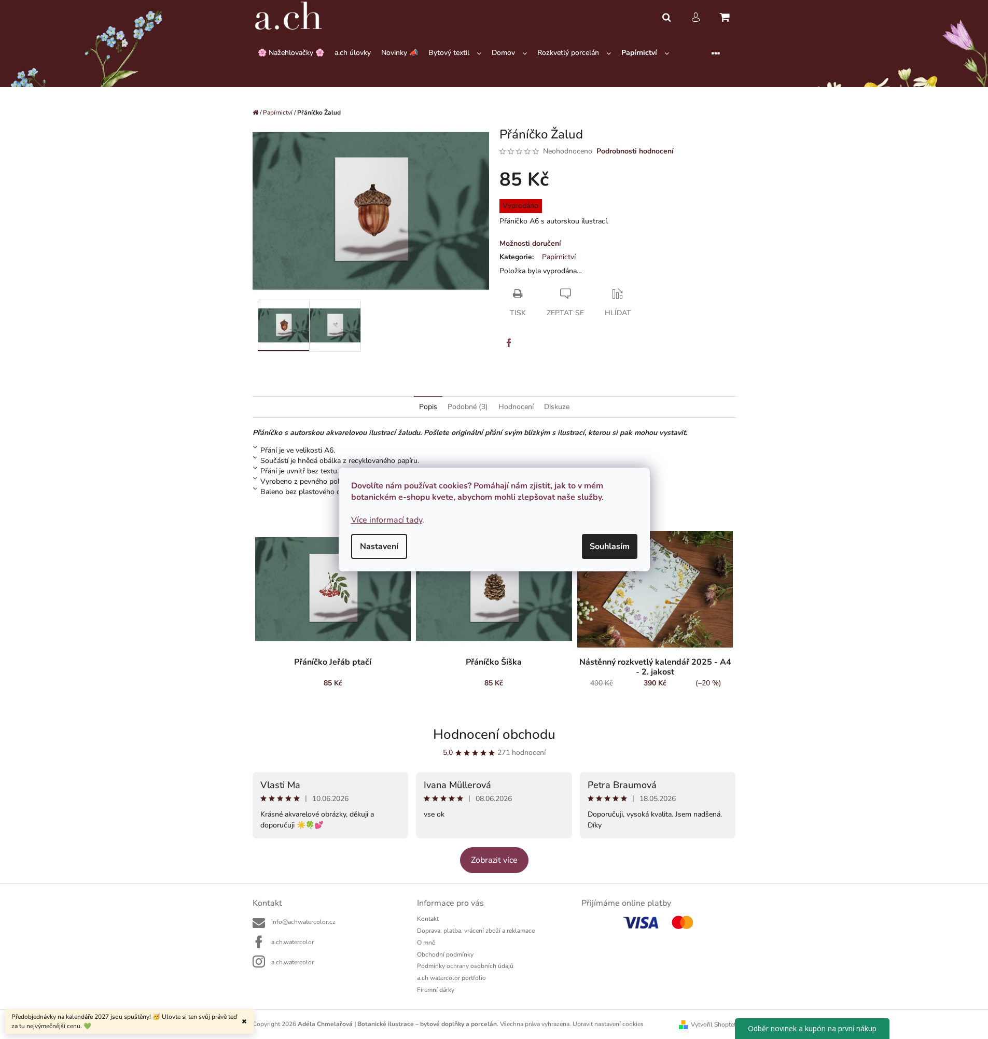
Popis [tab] (428, 407)
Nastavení (379, 546)
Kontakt (428, 919)
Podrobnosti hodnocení (635, 151)
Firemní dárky (435, 990)
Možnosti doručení (530, 243)
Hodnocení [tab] (516, 407)
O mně (426, 942)
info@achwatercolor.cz (303, 922)
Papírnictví (559, 257)
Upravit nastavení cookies (608, 1024)
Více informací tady (386, 520)
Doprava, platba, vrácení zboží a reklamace (476, 930)
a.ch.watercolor (292, 942)
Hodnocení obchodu (494, 734)
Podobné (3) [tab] (468, 407)
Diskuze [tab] (556, 407)
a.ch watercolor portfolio (451, 978)
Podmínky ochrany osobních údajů (465, 966)
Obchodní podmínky (445, 954)
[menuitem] (291, 53)
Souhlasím (610, 546)
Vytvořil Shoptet (713, 1024)
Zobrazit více (494, 860)
